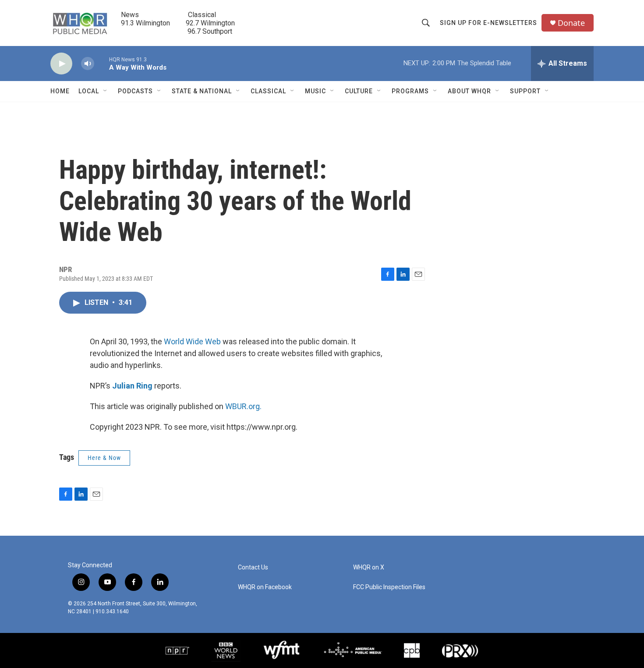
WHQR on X (368, 567)
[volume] (87, 64)
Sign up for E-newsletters (488, 22)
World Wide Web (192, 341)
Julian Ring (132, 385)
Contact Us (253, 567)
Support (525, 91)
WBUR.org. (243, 406)
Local (88, 91)
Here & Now (104, 457)
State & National (202, 91)
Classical (268, 91)
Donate (571, 23)
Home (60, 91)
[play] (61, 64)
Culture (359, 91)
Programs (410, 91)
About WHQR (469, 91)
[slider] (101, 63)
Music (315, 91)
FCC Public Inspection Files (389, 587)
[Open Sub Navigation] (105, 91)
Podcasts (135, 91)
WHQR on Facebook (265, 587)
